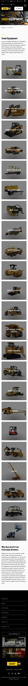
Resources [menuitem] (5, 612)
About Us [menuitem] (5, 622)
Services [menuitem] (4, 617)
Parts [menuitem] (3, 603)
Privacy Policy (9, 669)
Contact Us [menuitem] (5, 626)
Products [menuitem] (5, 599)
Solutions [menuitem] (5, 608)
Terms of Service (18, 669)
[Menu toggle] (25, 5)
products (3, 27)
